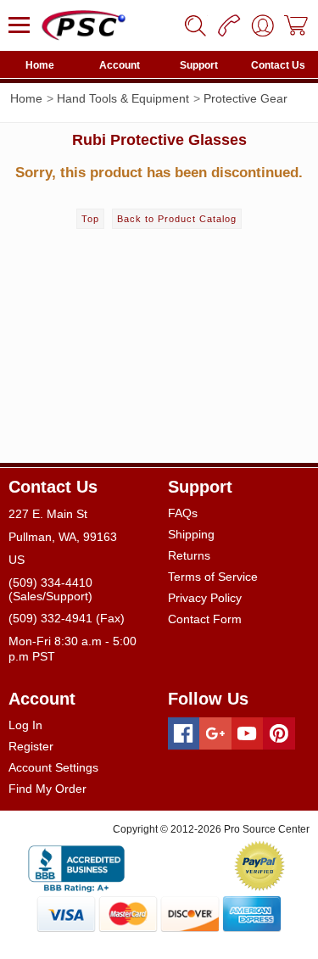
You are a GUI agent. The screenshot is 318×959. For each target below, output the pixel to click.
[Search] (195, 25)
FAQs (183, 513)
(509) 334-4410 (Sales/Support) (50, 589)
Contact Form (205, 619)
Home (39, 65)
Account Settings (53, 767)
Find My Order (47, 788)
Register (30, 746)
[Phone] (229, 25)
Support (199, 65)
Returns (189, 555)
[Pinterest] (279, 733)
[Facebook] (184, 733)
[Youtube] (248, 733)
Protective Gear (245, 98)
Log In (25, 725)
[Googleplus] (215, 733)
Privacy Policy (205, 598)
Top (90, 219)
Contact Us (278, 65)
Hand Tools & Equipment (123, 98)
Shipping (191, 534)
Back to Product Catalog (177, 219)
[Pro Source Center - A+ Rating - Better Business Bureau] (76, 865)
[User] (263, 25)
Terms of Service (213, 576)
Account (119, 65)
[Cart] (297, 25)
